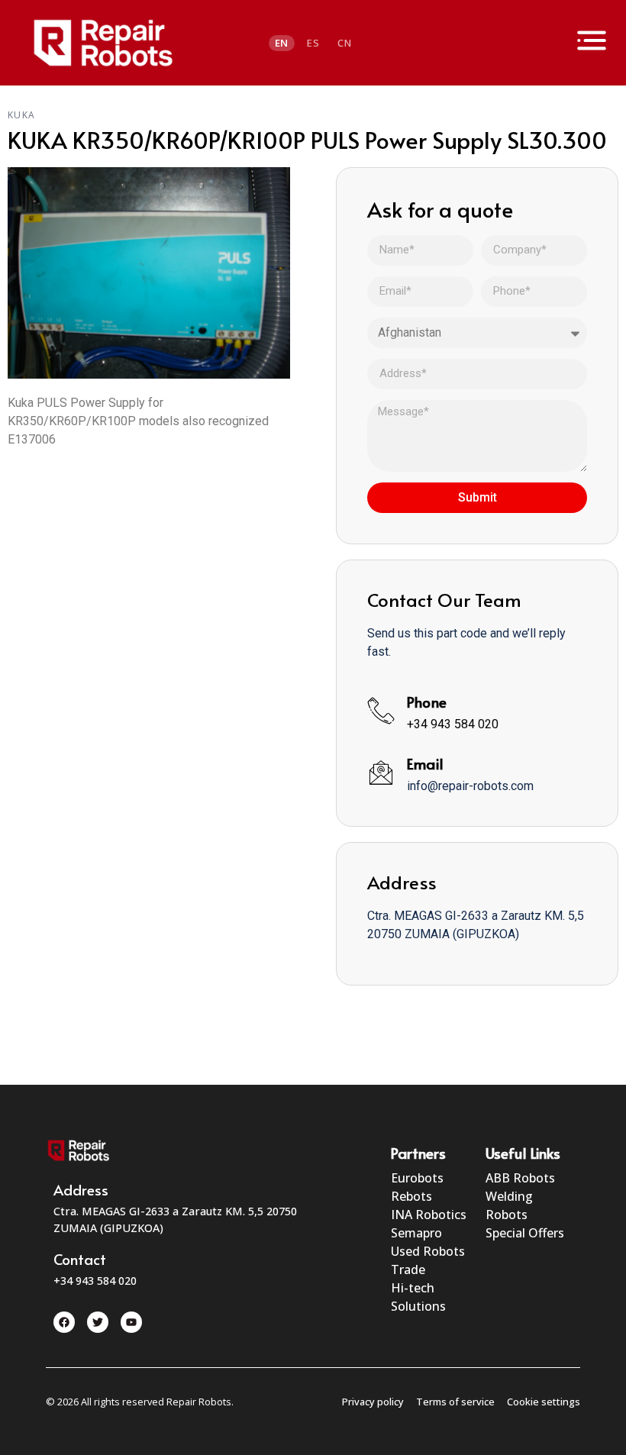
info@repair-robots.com (470, 786)
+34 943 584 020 (453, 724)
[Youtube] (131, 1322)
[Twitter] (97, 1322)
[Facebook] (64, 1322)
